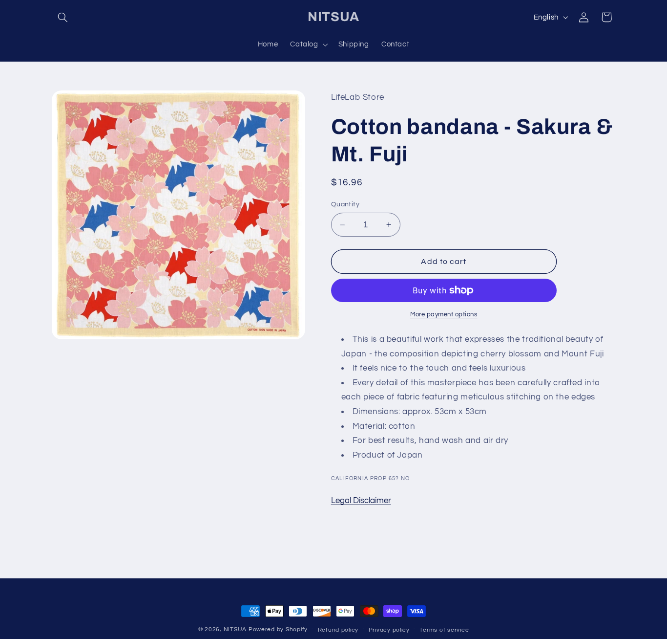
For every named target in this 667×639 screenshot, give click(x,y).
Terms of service (444, 630)
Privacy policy (389, 630)
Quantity (345, 204)
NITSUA (235, 629)
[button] (63, 17)
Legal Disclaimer (361, 500)
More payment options (444, 314)
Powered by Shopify (278, 629)
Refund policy (338, 630)
